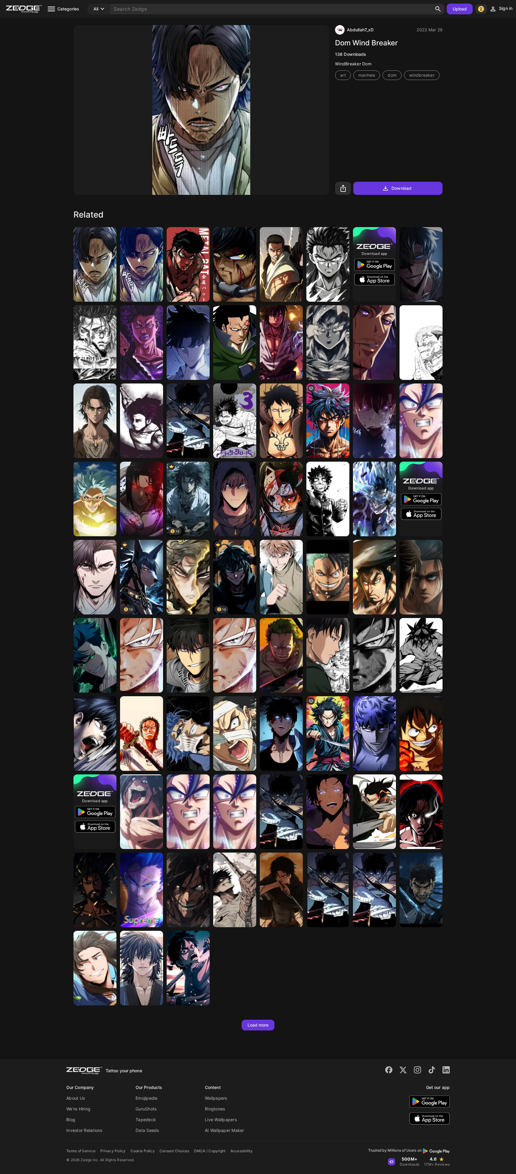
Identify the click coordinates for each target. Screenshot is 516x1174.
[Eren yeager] (281, 264)
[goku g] (327, 420)
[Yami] (141, 420)
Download (401, 188)
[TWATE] (188, 577)
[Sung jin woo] (281, 811)
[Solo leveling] (188, 420)
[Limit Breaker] (94, 733)
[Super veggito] (234, 811)
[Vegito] (188, 811)
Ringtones (215, 1108)
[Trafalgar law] (281, 420)
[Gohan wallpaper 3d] (374, 499)
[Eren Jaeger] (188, 968)
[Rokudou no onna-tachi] (327, 499)
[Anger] (327, 264)
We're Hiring (78, 1108)
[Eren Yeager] (421, 577)
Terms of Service (81, 1151)
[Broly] (234, 264)
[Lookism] (421, 811)
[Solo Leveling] (374, 420)
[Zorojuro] (281, 655)
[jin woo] (327, 811)
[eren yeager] (94, 420)
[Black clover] (234, 420)
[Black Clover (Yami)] (374, 342)
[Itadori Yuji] (421, 342)
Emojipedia (147, 1098)
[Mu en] (94, 577)
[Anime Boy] (234, 499)
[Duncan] (94, 890)
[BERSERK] (421, 890)
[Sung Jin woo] (327, 890)
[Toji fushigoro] (234, 890)
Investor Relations (84, 1130)
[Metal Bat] (188, 264)
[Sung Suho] (188, 342)
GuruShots (146, 1108)
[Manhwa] (94, 264)
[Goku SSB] (327, 342)
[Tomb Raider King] (281, 577)
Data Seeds (147, 1130)
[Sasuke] (281, 342)
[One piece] (421, 733)
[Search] (438, 9)
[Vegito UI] (421, 420)
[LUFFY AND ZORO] (327, 577)
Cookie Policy (142, 1151)
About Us (75, 1098)
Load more (258, 1024)
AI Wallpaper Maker (224, 1130)
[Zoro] (141, 733)
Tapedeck (146, 1119)
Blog (70, 1119)
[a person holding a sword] (327, 733)
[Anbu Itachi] (281, 499)
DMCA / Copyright (210, 1151)
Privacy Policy (113, 1151)
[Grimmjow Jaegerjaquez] (188, 733)
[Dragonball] (141, 655)
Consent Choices (174, 1151)
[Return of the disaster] (94, 655)
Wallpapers (216, 1098)
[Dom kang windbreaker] (141, 264)
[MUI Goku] (234, 655)
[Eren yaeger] (141, 811)
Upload (460, 8)
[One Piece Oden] (374, 577)
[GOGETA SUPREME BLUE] (141, 890)
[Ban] (94, 499)
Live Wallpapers (221, 1119)
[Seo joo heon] (421, 264)
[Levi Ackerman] (327, 655)
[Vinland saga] (94, 342)
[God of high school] (421, 655)
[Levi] (281, 890)
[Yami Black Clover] (141, 342)
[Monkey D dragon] (234, 342)
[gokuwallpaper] (374, 655)
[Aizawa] (374, 811)
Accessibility (242, 1151)
